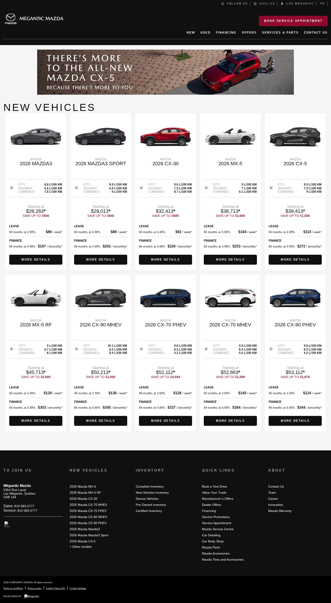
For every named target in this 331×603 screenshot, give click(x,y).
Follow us (236, 3)
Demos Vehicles (147, 498)
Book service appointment (293, 21)
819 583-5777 (24, 506)
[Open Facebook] (7, 524)
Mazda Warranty (280, 511)
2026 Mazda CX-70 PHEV (88, 511)
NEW (191, 32)
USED (205, 32)
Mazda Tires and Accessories (223, 559)
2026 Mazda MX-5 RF (85, 492)
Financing (209, 511)
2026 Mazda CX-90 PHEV (88, 523)
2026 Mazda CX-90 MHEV (88, 517)
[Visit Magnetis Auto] (32, 596)
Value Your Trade (214, 492)
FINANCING (226, 32)
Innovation (275, 505)
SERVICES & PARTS (280, 32)
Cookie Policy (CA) (55, 588)
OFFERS (249, 32)
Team (272, 492)
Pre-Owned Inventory (151, 505)
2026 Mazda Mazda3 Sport (89, 535)
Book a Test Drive (214, 486)
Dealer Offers (211, 505)
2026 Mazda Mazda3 (85, 529)
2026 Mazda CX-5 (82, 541)
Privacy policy (34, 588)
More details (35, 259)
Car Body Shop (213, 541)
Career (273, 498)
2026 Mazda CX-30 (83, 498)
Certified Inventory (149, 511)
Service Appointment (216, 523)
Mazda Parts (211, 547)
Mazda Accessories (215, 553)
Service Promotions (216, 517)
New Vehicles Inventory (152, 492)
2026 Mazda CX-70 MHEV (88, 505)
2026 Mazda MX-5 (83, 486)
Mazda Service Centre (218, 529)
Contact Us (276, 486)
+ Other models (81, 546)
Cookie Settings (78, 588)
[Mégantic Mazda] (34, 17)
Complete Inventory (150, 486)
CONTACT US (316, 32)
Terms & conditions (13, 588)
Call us (266, 3)
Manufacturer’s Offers (217, 498)
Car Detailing (211, 535)
